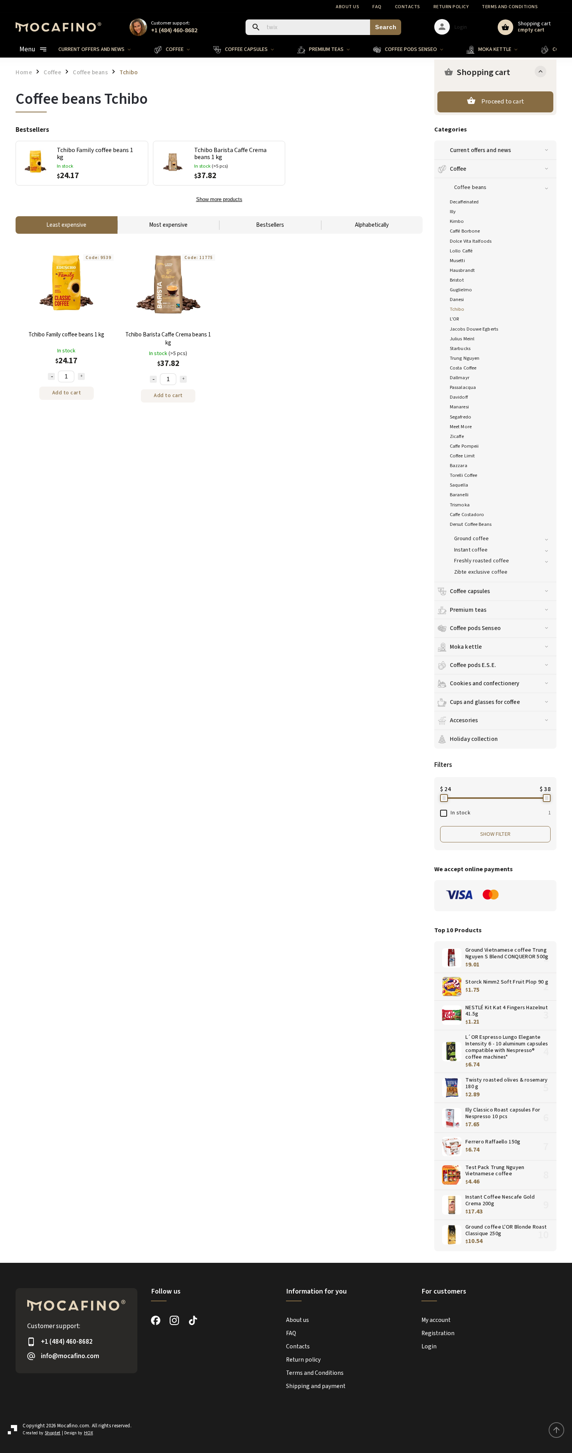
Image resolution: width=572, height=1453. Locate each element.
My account (436, 1320)
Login (429, 1346)
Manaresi (459, 406)
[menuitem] (100, 49)
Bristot (457, 280)
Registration (437, 1333)
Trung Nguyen (464, 358)
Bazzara (458, 465)
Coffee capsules (470, 591)
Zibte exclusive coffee (480, 572)
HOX (88, 1433)
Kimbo (457, 221)
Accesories (464, 720)
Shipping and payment (316, 1386)
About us (347, 7)
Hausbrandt (462, 270)
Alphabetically (372, 225)
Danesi (457, 299)
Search (386, 27)
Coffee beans (470, 187)
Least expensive (66, 225)
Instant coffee (471, 550)
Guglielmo (461, 289)
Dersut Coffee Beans (470, 524)
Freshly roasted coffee (481, 561)
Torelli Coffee (463, 475)
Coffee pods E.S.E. (473, 665)
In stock (501, 813)
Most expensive (168, 225)
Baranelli (459, 494)
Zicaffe (457, 436)
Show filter (495, 834)
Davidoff (459, 397)
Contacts (407, 7)
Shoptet (52, 1433)
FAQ (377, 7)
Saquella (459, 484)
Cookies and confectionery (484, 683)
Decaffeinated (464, 201)
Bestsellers (270, 225)
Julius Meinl (462, 338)
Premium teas (468, 610)
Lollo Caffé (461, 250)
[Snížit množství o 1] (51, 376)
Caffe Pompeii (464, 446)
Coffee (458, 169)
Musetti (457, 260)
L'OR (454, 318)
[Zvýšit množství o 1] (81, 376)
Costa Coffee (463, 367)
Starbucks (460, 348)
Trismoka (460, 504)
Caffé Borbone (465, 231)
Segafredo (460, 416)
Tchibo (457, 309)
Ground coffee (471, 539)
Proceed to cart (502, 101)
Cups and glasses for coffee (485, 702)
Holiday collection (474, 739)
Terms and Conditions (510, 7)
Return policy (451, 7)
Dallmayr (459, 377)
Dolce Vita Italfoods (470, 241)
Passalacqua (463, 387)
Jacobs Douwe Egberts (474, 329)
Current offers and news (480, 150)
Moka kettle (466, 646)
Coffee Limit (462, 455)
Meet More (461, 426)
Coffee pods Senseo (475, 628)
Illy (453, 211)
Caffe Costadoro (467, 514)
